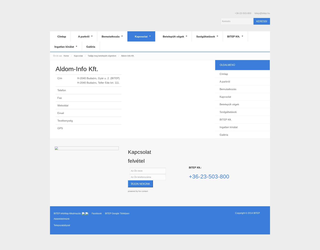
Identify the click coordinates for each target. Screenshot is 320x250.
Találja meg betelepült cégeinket (102, 56)
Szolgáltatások (206, 36)
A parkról (84, 36)
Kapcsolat (141, 36)
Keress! (261, 21)
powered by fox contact (138, 191)
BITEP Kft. (234, 36)
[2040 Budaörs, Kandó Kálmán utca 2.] (87, 165)
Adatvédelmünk (61, 219)
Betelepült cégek (174, 36)
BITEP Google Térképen (117, 213)
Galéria (90, 46)
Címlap (61, 36)
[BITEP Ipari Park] (67, 20)
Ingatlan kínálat (64, 46)
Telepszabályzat (62, 225)
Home (66, 56)
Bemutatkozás (111, 36)
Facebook (97, 213)
